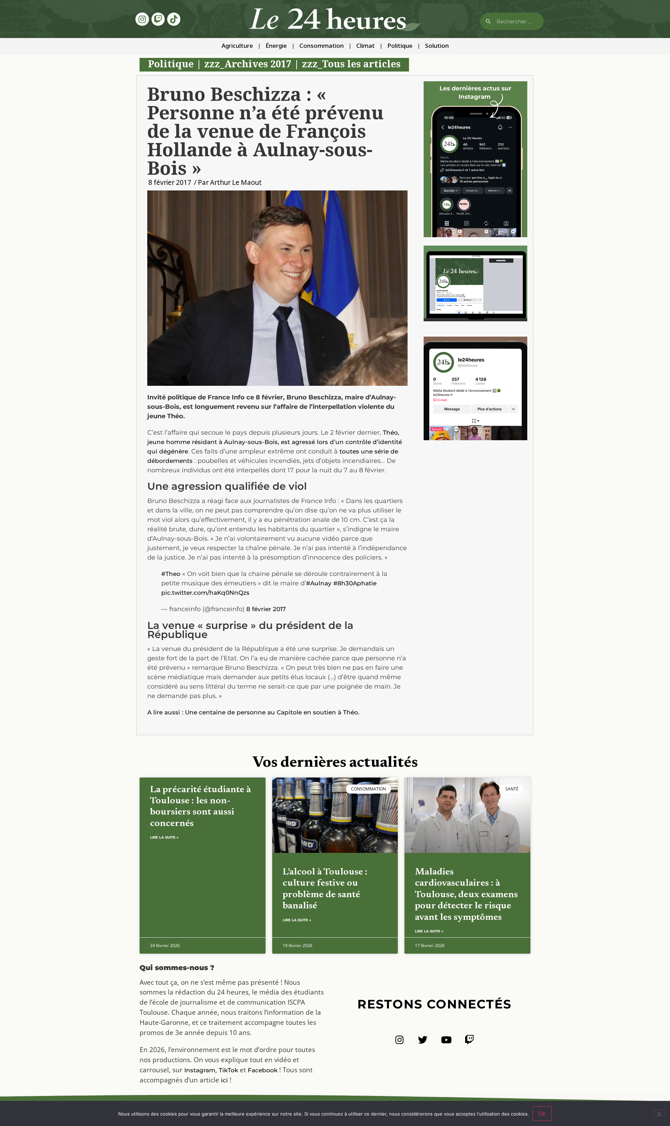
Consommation (321, 46)
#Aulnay (319, 583)
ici (224, 1080)
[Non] (659, 1113)
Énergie (276, 46)
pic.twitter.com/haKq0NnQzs (205, 592)
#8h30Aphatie (355, 583)
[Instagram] (142, 19)
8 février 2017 (266, 609)
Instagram (199, 1070)
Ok (542, 1113)
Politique (399, 46)
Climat (365, 46)
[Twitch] (158, 19)
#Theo (170, 573)
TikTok (228, 1070)
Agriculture (237, 46)
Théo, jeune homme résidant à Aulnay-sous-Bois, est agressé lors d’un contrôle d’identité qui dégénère (274, 442)
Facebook (262, 1070)
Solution (437, 46)
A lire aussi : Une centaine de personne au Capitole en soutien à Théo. (253, 712)
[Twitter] (422, 1039)
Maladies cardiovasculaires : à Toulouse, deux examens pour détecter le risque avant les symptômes (466, 895)
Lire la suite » (164, 837)
